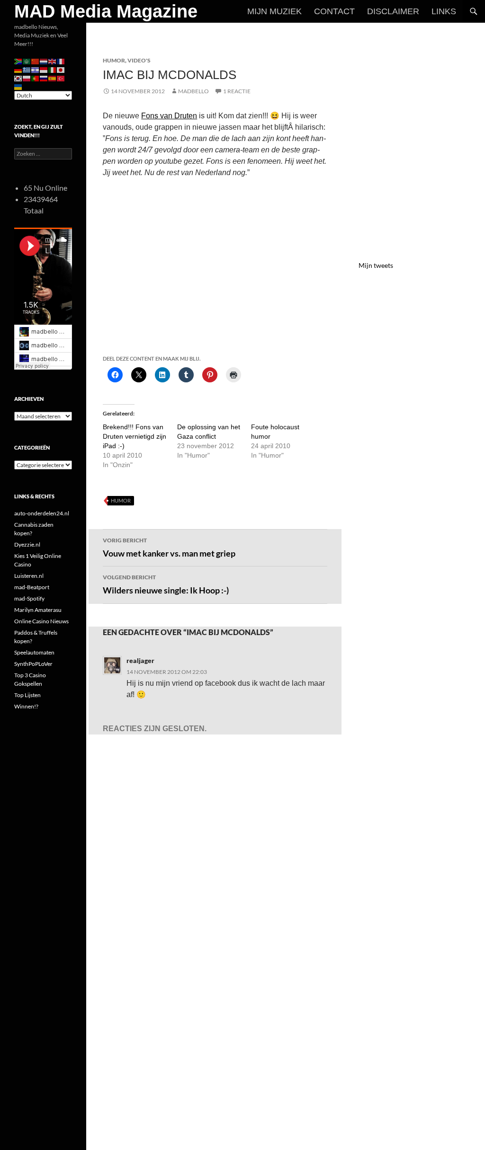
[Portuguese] (35, 77)
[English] (52, 60)
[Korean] (18, 77)
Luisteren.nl (29, 575)
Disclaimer (393, 11)
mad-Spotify (29, 598)
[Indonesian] (44, 69)
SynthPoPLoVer (33, 663)
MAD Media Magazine (106, 11)
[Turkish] (61, 77)
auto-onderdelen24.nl (41, 513)
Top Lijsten (27, 695)
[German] (18, 69)
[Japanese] (61, 69)
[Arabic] (27, 60)
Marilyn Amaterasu (38, 609)
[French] (61, 60)
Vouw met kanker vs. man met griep (169, 547)
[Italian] (52, 69)
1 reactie (237, 91)
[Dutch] (44, 60)
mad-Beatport (31, 587)
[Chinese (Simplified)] (35, 60)
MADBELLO (193, 91)
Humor (114, 60)
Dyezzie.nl (27, 544)
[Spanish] (52, 77)
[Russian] (44, 77)
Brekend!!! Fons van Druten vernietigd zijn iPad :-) (134, 436)
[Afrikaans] (18, 60)
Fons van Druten (169, 116)
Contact (334, 11)
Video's (139, 60)
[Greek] (27, 69)
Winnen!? (26, 706)
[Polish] (27, 77)
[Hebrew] (35, 69)
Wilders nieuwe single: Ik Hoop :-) (166, 584)
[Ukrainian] (18, 86)
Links (443, 11)
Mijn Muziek (274, 11)
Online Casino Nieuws (41, 621)
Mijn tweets (376, 265)
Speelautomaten (34, 652)
